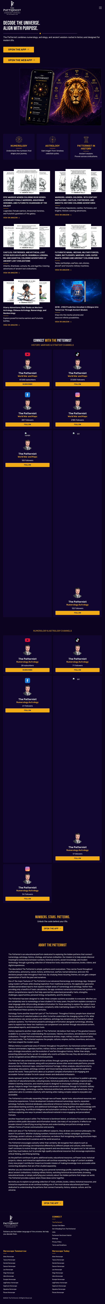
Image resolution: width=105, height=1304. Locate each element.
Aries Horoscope (57, 1256)
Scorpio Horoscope (58, 1279)
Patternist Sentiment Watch (61, 1235)
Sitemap (55, 1239)
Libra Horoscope (57, 1276)
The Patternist (57, 1222)
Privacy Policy (57, 1242)
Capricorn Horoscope (59, 1286)
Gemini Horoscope (58, 1263)
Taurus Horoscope (58, 1260)
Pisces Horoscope (58, 1292)
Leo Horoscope (57, 1270)
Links (53, 1232)
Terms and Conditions (59, 1245)
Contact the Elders (58, 1225)
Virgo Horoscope (57, 1273)
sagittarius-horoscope (59, 1283)
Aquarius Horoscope (58, 1289)
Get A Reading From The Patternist (64, 1229)
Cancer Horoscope (58, 1266)
